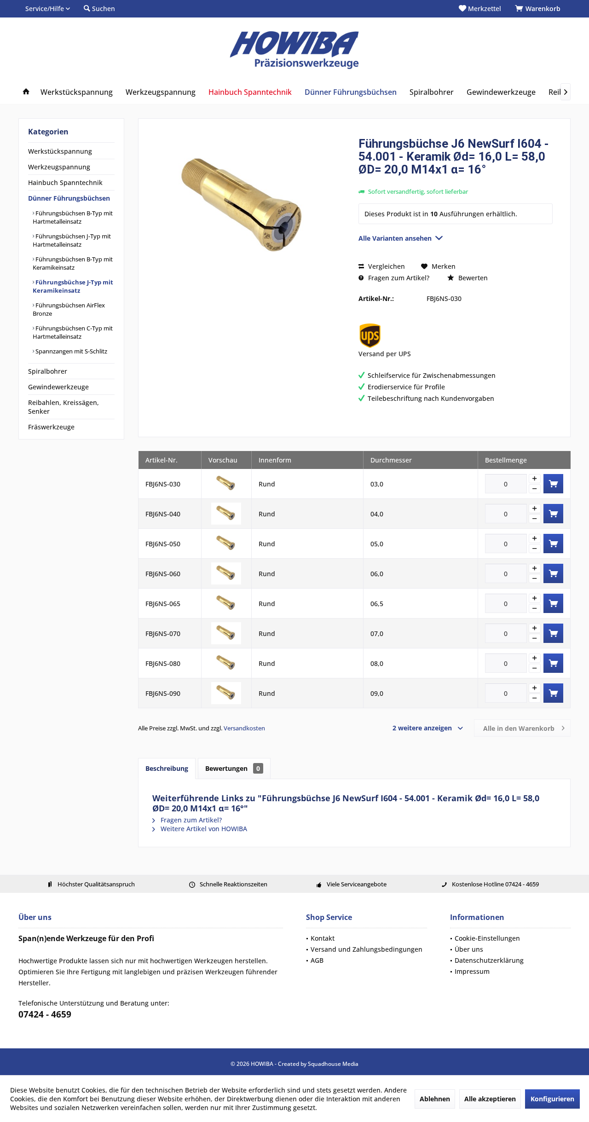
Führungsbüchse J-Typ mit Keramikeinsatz (73, 286)
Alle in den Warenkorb (518, 728)
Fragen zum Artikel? (397, 277)
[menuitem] (539, 8)
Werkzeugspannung (59, 166)
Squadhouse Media (333, 1064)
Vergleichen (385, 266)
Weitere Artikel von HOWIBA (203, 828)
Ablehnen (435, 1098)
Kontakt (323, 938)
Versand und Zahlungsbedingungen (366, 949)
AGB (317, 960)
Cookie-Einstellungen (487, 938)
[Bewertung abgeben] (455, 181)
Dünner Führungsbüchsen (69, 198)
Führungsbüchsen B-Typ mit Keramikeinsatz (73, 263)
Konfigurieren (552, 1098)
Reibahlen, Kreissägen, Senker (63, 407)
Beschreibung (166, 768)
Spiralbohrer (47, 371)
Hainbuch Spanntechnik (65, 182)
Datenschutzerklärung (489, 960)
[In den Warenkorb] (553, 483)
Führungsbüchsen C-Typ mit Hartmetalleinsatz (73, 332)
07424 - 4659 (44, 1014)
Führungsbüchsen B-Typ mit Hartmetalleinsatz (73, 217)
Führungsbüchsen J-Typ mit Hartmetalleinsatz (72, 240)
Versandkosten (244, 728)
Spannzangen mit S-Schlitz (70, 351)
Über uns (469, 949)
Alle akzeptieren (490, 1098)
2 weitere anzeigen (422, 727)
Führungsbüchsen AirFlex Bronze (69, 309)
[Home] (26, 92)
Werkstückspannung (60, 151)
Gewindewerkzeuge (58, 386)
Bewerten (472, 277)
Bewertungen (232, 768)
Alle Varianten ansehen (395, 238)
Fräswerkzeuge (51, 426)
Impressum (472, 971)
